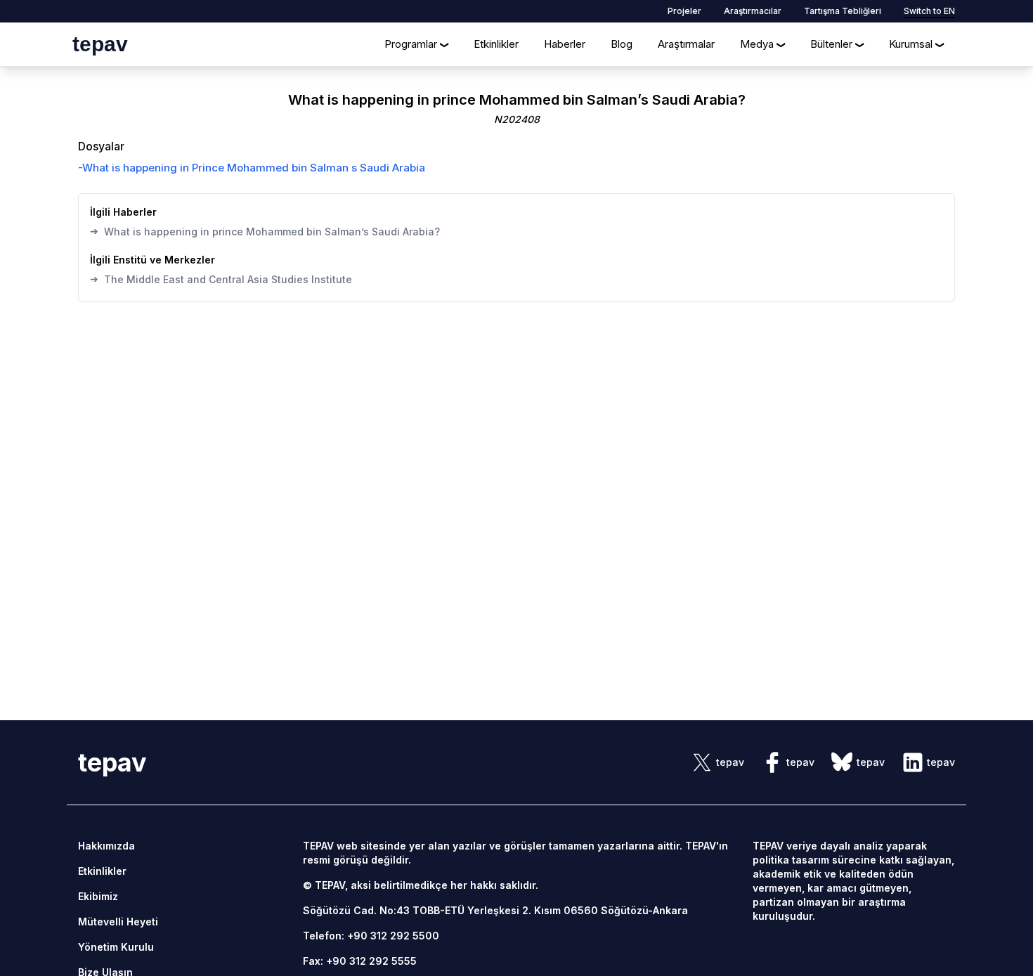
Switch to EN (929, 11)
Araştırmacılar (752, 11)
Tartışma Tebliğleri (842, 11)
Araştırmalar (686, 44)
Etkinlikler (496, 44)
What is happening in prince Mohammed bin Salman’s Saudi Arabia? (265, 231)
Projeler (684, 11)
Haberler (564, 44)
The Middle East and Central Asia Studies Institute (221, 279)
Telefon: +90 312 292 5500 (371, 936)
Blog (621, 44)
